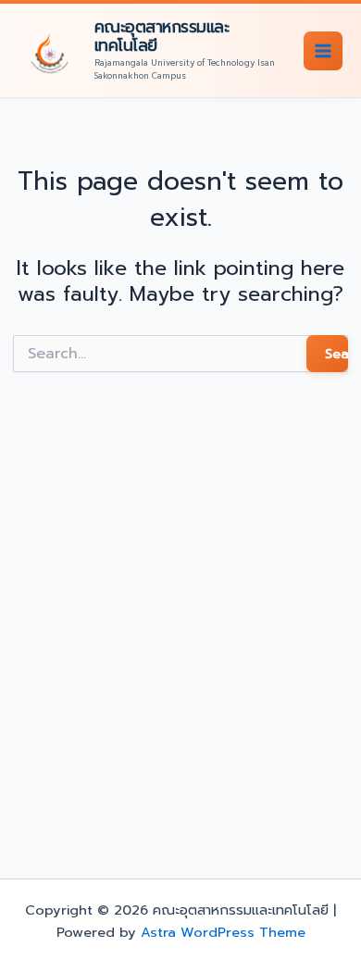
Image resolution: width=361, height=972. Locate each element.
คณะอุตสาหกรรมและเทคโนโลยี (162, 35)
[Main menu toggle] (323, 50)
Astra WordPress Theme (223, 932)
